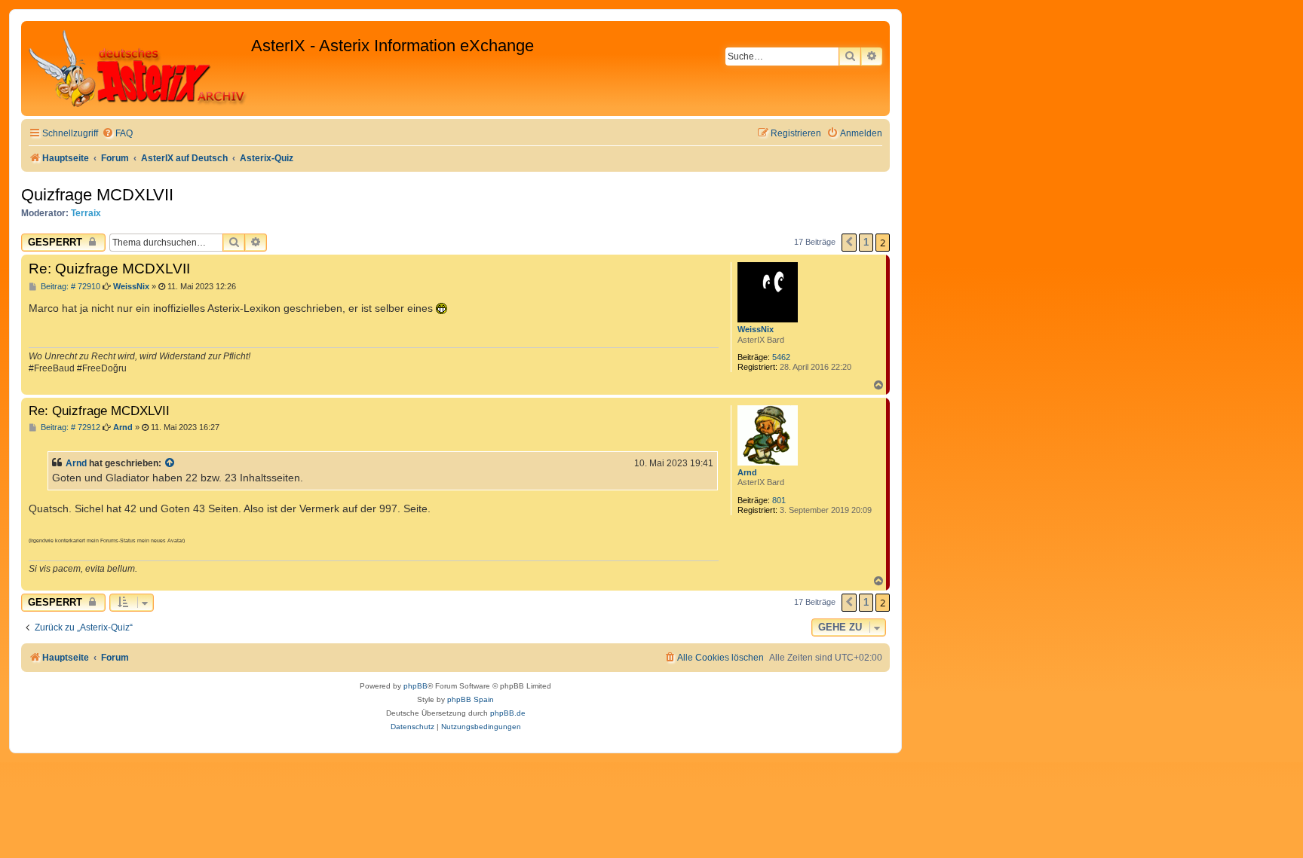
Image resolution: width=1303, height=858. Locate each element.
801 (779, 500)
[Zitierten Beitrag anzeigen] (170, 463)
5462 (781, 357)
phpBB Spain (470, 699)
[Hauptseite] (138, 68)
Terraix (86, 213)
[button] (849, 243)
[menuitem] (117, 134)
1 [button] (866, 242)
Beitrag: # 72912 (69, 427)
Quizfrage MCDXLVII (97, 194)
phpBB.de (508, 713)
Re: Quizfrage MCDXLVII (109, 268)
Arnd (747, 472)
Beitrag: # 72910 (69, 287)
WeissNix (755, 329)
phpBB (415, 686)
